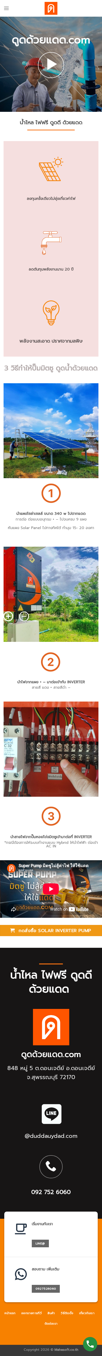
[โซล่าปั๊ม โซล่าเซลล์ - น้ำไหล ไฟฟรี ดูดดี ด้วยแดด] (51, 8)
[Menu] (6, 8)
